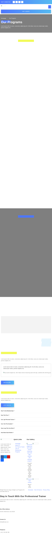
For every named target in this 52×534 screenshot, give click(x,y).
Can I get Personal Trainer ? (8, 419)
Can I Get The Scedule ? (7, 424)
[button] (49, 7)
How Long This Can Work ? (8, 428)
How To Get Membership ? (7, 410)
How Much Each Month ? (7, 432)
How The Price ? (5, 415)
